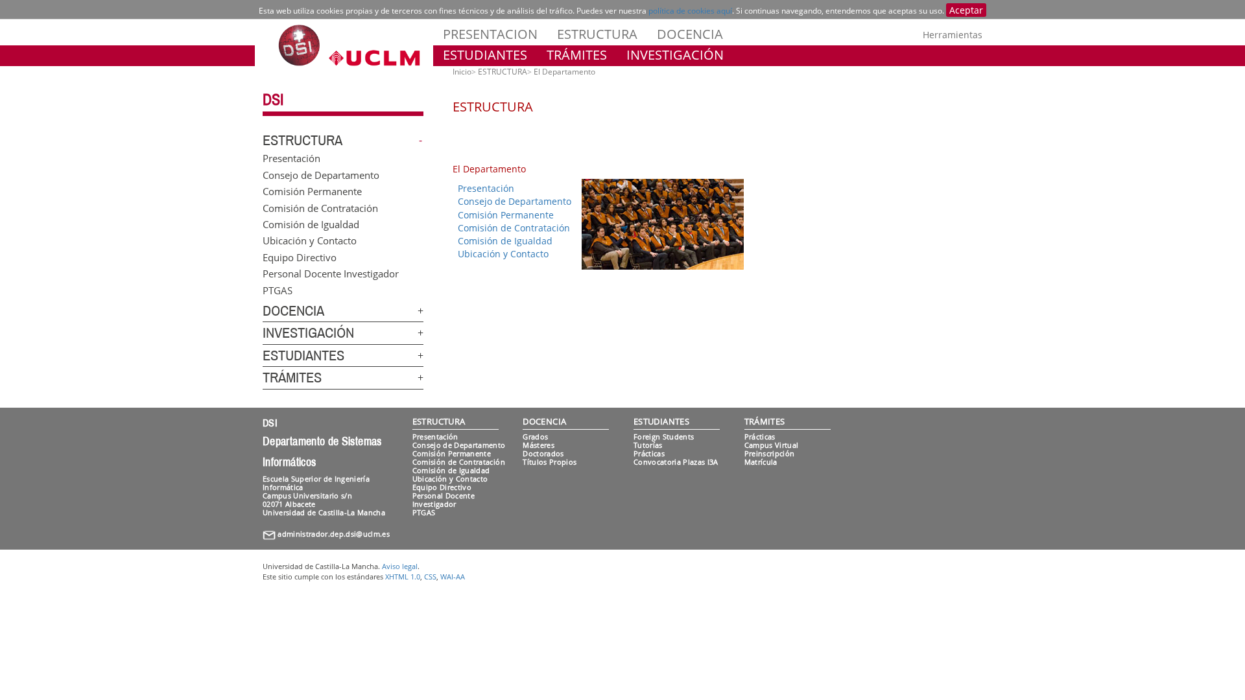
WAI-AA (452, 576)
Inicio (462, 71)
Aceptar (966, 10)
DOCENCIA (690, 34)
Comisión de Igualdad (311, 223)
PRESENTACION (490, 34)
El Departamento (564, 71)
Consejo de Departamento (321, 174)
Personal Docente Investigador (331, 273)
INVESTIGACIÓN (675, 55)
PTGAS (277, 289)
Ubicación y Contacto (310, 240)
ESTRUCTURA (597, 34)
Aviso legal (400, 566)
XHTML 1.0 (402, 576)
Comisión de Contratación (320, 207)
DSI (273, 99)
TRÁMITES (577, 55)
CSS (430, 576)
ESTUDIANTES (485, 55)
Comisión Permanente (312, 191)
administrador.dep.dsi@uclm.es (334, 534)
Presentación (291, 158)
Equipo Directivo (300, 256)
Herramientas (952, 35)
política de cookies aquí (690, 10)
